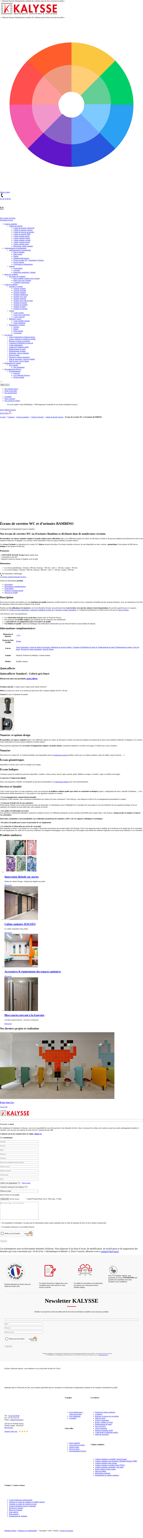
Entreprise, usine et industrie (19, 353)
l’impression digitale (61, 782)
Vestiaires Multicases (20, 295)
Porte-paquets (18, 331)
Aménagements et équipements (15, 248)
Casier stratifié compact (21, 321)
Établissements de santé (17, 349)
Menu (5, 385)
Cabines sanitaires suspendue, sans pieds (109, 1467)
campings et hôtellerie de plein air (42, 610)
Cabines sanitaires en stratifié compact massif (111, 1459)
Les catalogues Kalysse (21, 375)
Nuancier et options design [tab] (13, 591)
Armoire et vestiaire (16, 286)
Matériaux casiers (15, 319)
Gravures (16, 270)
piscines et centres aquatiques (66, 610)
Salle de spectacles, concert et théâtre (22, 359)
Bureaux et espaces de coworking (107, 1416)
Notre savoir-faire (10, 391)
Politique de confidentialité (27, 1531)
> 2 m (18, 635)
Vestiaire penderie (19, 293)
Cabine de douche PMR (21, 234)
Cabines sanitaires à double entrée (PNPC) (110, 1465)
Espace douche (18, 262)
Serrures (16, 327)
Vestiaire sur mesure (20, 309)
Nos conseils (13, 365)
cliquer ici (38, 1134)
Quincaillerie (17, 268)
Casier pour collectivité (21, 315)
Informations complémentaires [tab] (15, 586)
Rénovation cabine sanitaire (23, 246)
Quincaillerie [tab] (9, 588)
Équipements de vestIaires (18, 1516)
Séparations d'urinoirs (102, 1473)
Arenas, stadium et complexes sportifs (22, 339)
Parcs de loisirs (14, 355)
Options (12, 266)
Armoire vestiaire (19, 288)
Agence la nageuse (66, 1531)
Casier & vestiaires (11, 284)
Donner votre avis (11, 1431)
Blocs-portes (17, 254)
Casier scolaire (18, 313)
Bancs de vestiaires (11, 274)
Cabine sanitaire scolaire (21, 240)
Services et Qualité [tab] (11, 593)
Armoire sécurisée (19, 290)
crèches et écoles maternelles (19, 610)
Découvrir (8, 885)
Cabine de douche (37, 417)
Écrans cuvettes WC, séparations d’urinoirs (28, 260)
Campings (98, 1414)
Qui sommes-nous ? (11, 389)
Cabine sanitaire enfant (21, 236)
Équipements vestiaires (17, 325)
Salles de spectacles (102, 1434)
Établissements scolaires (17, 351)
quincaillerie (32, 678)
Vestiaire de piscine (20, 303)
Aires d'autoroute (101, 1428)
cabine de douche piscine (54, 417)
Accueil (2, 417)
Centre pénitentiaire (16, 345)
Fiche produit (8, 577)
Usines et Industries (102, 1420)
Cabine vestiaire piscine (21, 242)
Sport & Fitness (48, 649)
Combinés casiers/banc (21, 282)
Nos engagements (10, 393)
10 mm (18, 641)
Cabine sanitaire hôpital (21, 238)
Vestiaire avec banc (20, 297)
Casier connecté (19, 317)
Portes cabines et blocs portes (105, 1469)
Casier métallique (19, 323)
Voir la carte (26, 1183)
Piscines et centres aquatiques (19, 357)
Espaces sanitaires (10, 224)
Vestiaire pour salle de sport (23, 301)
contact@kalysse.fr (110, 1251)
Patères (15, 256)
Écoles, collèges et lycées (104, 1422)
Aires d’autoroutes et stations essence (22, 337)
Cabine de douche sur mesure (23, 232)
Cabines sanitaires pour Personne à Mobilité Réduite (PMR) (116, 1461)
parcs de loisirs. (123, 610)
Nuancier (16, 373)
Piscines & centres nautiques (105, 1412)
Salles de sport (100, 1418)
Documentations (14, 371)
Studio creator (74, 1447)
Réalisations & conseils (12, 363)
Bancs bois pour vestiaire (22, 280)
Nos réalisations (19, 367)
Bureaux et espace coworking (19, 341)
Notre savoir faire (75, 1414)
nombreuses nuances (60, 755)
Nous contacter (9, 399)
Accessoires (17, 333)
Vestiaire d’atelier (19, 307)
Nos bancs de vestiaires (17, 276)
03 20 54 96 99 (14, 1416)
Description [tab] (8, 584)
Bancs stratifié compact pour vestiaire (26, 278)
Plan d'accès (8, 1428)
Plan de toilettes (18, 252)
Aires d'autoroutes (22, 647)
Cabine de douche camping (23, 230)
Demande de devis (6, 220)
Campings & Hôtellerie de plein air (85, 647)
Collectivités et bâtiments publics (106, 1432)
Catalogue (11, 417)
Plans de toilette (100, 1471)
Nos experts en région (12, 401)
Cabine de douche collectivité (23, 228)
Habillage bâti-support (21, 258)
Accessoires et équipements (23, 264)
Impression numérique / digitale (24, 272)
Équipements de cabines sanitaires (107, 1475)
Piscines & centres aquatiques (31, 649)
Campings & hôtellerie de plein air (21, 343)
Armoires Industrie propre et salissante (22, 1506)
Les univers (8, 335)
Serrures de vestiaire (16, 1508)
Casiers (11, 311)
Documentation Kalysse (12, 369)
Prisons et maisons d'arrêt (104, 1430)
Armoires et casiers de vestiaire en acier (23, 1504)
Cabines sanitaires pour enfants (106, 1463)
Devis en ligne (74, 1449)
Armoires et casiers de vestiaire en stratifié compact (27, 1502)
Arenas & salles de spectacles (39, 647)
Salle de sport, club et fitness (19, 361)
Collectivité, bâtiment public (19, 347)
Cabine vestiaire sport (21, 244)
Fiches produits (18, 377)
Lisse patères (13, 1512)
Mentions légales (10, 1531)
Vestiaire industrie (19, 299)
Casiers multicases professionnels (20, 1500)
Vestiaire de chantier (20, 305)
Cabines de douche (15, 226)
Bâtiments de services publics (61, 647)
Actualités (8, 397)
